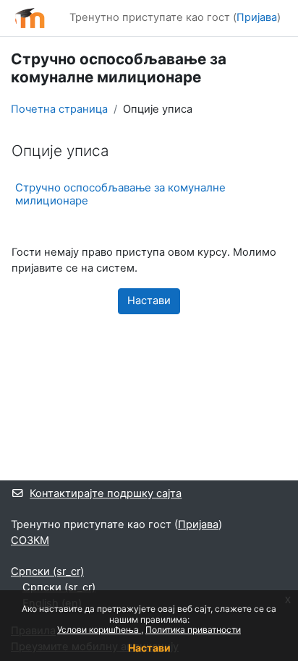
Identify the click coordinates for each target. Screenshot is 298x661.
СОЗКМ (30, 540)
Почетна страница (59, 109)
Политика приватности (193, 629)
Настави (149, 647)
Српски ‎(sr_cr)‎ (47, 571)
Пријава (257, 17)
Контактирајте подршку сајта (106, 493)
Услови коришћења (99, 629)
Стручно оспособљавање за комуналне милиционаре (120, 194)
